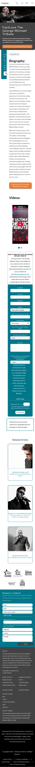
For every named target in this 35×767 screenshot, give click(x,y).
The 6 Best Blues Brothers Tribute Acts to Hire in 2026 (16, 713)
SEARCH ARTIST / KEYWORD (5, 62)
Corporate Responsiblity (8, 702)
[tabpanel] (20, 223)
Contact (4, 699)
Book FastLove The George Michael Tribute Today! (17, 46)
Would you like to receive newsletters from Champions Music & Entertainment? (20, 357)
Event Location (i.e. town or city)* (20, 314)
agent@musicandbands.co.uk (20, 274)
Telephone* (20, 300)
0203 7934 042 (9, 690)
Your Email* (20, 294)
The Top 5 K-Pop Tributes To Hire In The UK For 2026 (16, 715)
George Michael (14, 54)
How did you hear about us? (20, 335)
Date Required (20, 320)
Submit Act (5, 707)
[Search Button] (22, 3)
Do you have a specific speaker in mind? (20, 327)
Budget (20, 307)
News (3, 696)
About (4, 704)
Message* (20, 342)
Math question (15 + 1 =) (17, 404)
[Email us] (27, 3)
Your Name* (20, 287)
